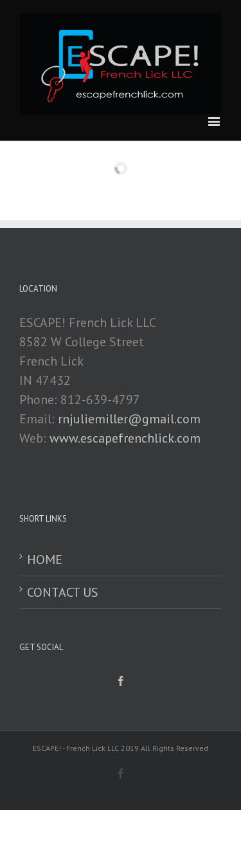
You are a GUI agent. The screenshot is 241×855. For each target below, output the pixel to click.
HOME (44, 559)
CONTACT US (62, 592)
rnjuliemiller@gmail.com (129, 418)
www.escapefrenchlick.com (125, 438)
